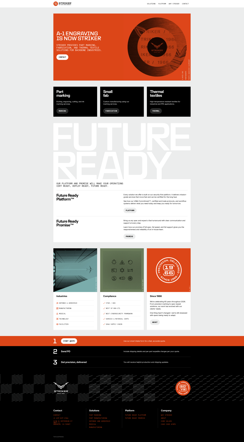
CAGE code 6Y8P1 (168, 424)
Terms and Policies (58, 436)
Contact (62, 57)
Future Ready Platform (135, 415)
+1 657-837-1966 (60, 418)
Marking (62, 111)
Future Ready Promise (135, 418)
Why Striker (166, 415)
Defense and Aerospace (99, 421)
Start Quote (69, 341)
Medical (92, 424)
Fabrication (111, 111)
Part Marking (95, 415)
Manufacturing (95, 427)
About (154, 322)
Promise (129, 236)
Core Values (166, 421)
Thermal (156, 111)
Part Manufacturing (98, 418)
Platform (130, 210)
